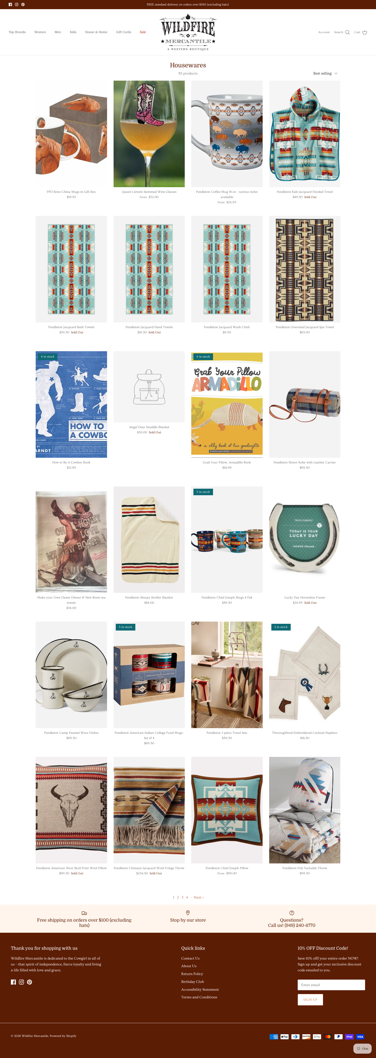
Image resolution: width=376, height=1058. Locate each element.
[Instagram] (16, 4)
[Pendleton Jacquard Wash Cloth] (227, 269)
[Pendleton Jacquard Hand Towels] (149, 269)
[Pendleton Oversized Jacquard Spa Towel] (305, 269)
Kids (73, 32)
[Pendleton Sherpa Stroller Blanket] (149, 540)
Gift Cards (123, 32)
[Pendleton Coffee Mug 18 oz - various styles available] (227, 134)
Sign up (310, 1000)
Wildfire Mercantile (35, 1036)
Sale (143, 32)
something (192, 6)
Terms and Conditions (199, 997)
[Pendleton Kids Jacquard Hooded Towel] (305, 134)
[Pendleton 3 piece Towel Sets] (227, 675)
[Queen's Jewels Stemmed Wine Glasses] (149, 134)
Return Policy (192, 974)
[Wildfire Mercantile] (188, 32)
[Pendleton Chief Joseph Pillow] (227, 810)
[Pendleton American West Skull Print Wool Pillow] (71, 810)
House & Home (96, 32)
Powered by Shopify (63, 1036)
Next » (199, 897)
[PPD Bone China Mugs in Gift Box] (71, 134)
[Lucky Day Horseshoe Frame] (305, 540)
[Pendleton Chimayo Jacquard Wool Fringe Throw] (149, 810)
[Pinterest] (23, 4)
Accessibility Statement (200, 989)
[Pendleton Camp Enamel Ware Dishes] (71, 675)
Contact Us (190, 958)
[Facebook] (10, 4)
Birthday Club (192, 982)
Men (58, 32)
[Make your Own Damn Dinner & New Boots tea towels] (71, 540)
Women (40, 32)
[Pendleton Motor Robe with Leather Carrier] (305, 404)
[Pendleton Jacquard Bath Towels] (71, 269)
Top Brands (17, 32)
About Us (188, 966)
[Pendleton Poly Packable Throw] (305, 810)
